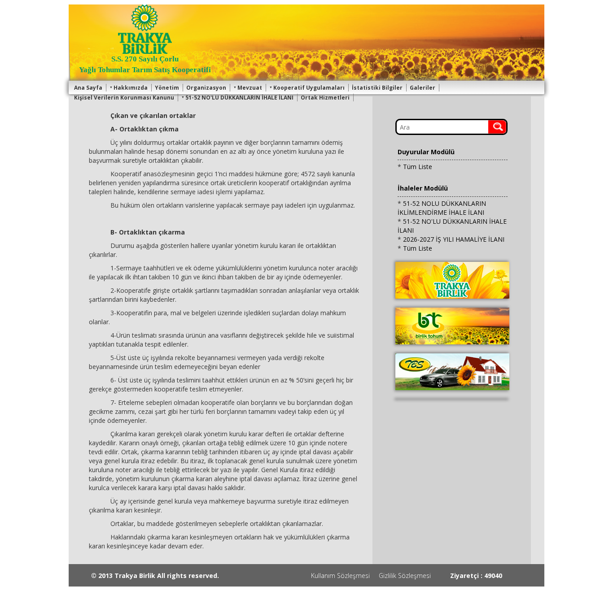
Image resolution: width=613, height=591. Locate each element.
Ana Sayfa (88, 87)
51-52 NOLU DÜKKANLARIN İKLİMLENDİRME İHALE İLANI (442, 208)
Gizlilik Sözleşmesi (405, 575)
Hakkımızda (131, 87)
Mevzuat (249, 87)
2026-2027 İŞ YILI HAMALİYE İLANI (453, 239)
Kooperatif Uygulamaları (309, 87)
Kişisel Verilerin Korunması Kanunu (124, 97)
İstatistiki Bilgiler (377, 87)
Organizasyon (206, 87)
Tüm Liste (417, 166)
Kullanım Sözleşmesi (340, 575)
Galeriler (422, 87)
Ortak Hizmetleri (325, 97)
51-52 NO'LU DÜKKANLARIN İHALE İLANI (239, 97)
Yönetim (167, 87)
